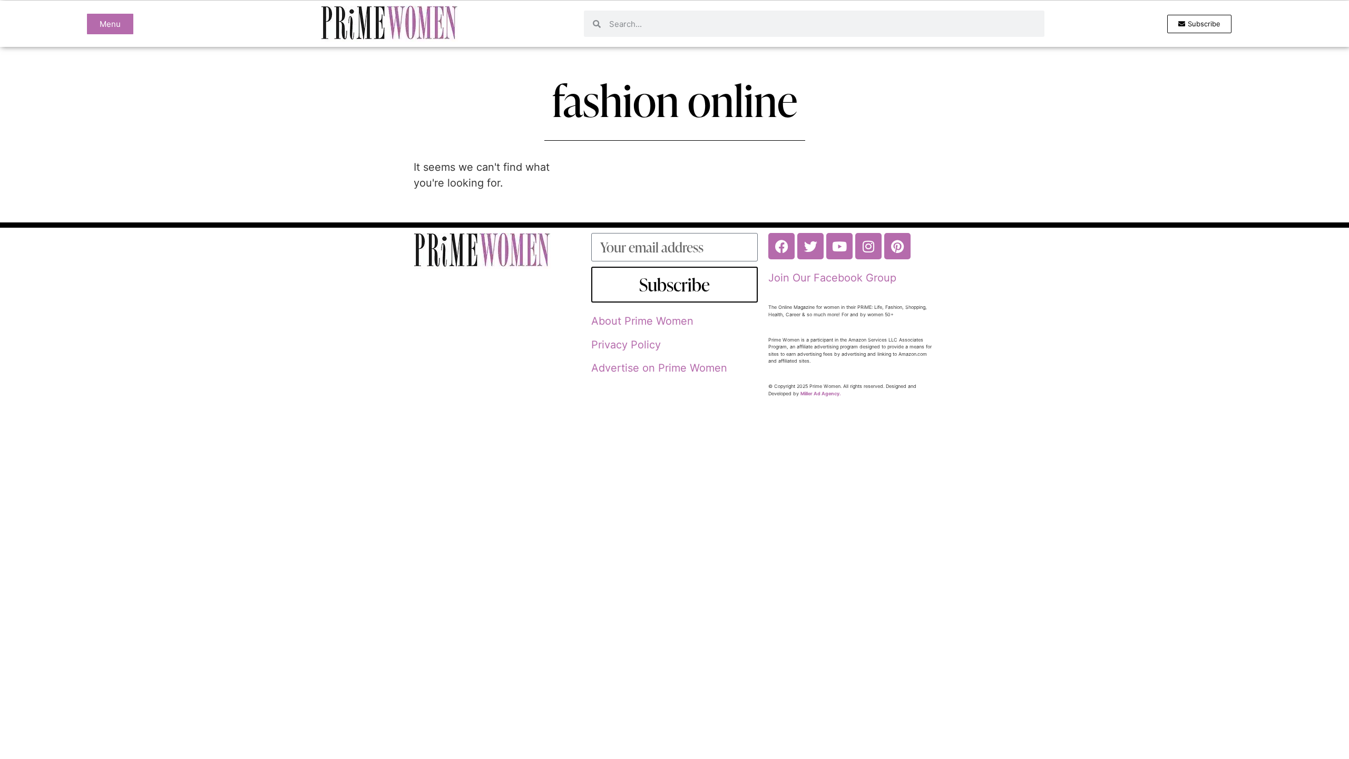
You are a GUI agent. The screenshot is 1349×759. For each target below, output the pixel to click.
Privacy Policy (626, 344)
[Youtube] (839, 246)
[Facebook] (781, 246)
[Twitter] (810, 246)
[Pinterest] (897, 246)
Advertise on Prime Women (659, 368)
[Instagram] (868, 246)
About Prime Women (642, 321)
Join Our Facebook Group (832, 277)
